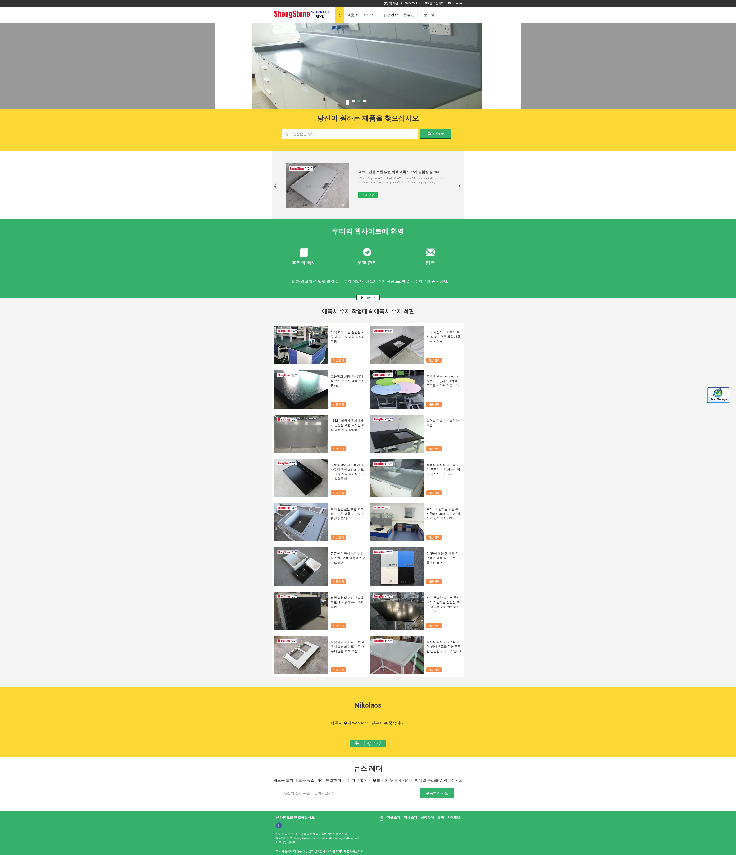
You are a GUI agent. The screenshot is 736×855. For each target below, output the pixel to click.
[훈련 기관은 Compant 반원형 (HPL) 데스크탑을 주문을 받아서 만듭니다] (397, 389)
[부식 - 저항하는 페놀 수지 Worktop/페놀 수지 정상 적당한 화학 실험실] (397, 522)
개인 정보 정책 (284, 834)
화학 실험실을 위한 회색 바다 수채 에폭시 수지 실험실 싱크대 (348, 513)
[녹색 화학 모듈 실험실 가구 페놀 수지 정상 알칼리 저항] (301, 345)
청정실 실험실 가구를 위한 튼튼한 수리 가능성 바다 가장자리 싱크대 (443, 469)
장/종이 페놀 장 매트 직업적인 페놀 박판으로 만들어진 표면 (442, 558)
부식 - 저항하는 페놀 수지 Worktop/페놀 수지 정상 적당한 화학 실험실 (443, 513)
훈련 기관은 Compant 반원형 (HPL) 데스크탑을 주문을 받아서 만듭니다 (442, 381)
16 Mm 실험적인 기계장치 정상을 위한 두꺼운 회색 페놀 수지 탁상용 (348, 425)
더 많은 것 (369, 297)
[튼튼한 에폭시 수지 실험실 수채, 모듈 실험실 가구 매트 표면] (301, 566)
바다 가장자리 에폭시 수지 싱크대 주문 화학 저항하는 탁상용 (443, 336)
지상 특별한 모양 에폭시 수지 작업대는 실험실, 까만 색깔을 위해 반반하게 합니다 (443, 604)
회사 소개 (370, 15)
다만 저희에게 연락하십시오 (346, 851)
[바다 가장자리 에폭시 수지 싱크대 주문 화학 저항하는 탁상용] (397, 345)
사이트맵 (454, 817)
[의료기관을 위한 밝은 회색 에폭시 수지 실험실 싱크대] (317, 185)
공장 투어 (427, 817)
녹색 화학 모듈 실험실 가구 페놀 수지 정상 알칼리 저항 (348, 336)
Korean (457, 3)
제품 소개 (393, 817)
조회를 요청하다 (434, 3)
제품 (350, 15)
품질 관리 (410, 15)
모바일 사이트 (287, 842)
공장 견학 (390, 15)
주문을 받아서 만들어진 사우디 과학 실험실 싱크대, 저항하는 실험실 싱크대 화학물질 (347, 471)
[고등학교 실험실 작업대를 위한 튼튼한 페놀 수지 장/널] (301, 389)
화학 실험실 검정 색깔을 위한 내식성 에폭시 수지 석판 (347, 602)
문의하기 (431, 15)
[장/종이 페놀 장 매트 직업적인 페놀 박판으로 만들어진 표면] (397, 566)
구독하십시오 (437, 793)
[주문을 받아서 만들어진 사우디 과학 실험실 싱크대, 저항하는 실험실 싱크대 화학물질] (301, 478)
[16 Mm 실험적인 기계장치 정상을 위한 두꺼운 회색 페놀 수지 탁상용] (301, 434)
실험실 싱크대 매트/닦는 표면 (443, 423)
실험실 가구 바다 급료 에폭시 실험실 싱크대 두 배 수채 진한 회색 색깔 (348, 646)
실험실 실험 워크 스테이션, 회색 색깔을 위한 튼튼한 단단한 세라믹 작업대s (443, 646)
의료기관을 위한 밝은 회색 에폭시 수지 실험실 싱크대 (399, 172)
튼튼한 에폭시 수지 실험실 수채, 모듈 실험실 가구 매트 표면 (348, 558)
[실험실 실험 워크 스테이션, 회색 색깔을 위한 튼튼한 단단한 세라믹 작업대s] (397, 655)
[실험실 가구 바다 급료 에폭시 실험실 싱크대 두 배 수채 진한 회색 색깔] (301, 655)
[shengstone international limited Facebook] (279, 825)
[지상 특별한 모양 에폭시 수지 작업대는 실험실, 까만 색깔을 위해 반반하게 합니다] (397, 611)
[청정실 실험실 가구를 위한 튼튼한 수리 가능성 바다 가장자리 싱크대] (397, 478)
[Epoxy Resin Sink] (368, 75)
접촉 (441, 817)
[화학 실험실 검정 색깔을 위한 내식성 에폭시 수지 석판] (301, 611)
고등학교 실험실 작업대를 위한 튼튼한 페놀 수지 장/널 (348, 381)
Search (438, 134)
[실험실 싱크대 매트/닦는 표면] (397, 434)
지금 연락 (338, 360)
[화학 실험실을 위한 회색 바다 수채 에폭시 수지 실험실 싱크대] (301, 522)
